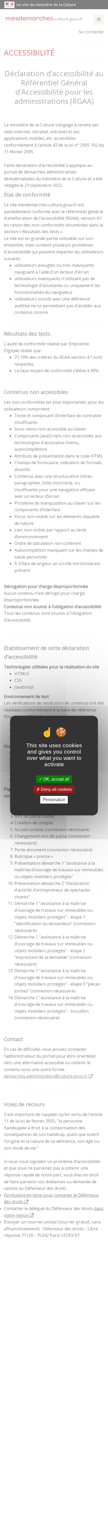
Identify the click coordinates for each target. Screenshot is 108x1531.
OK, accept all (55, 779)
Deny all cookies (56, 789)
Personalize (54, 799)
